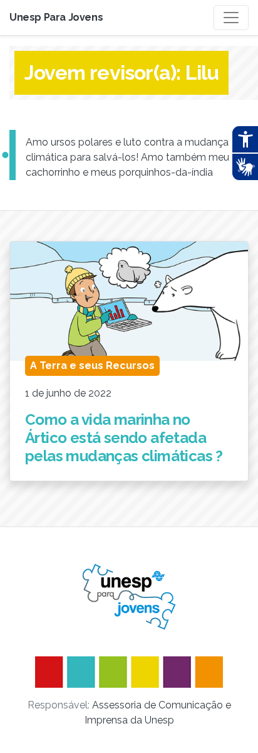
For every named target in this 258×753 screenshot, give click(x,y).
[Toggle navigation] (231, 17)
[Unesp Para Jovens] (129, 596)
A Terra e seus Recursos (92, 365)
